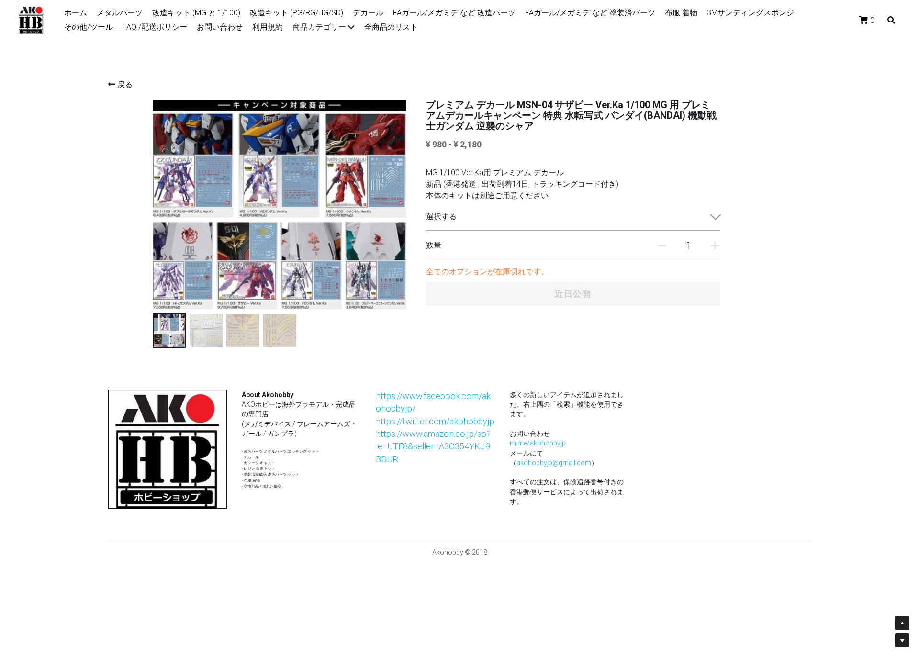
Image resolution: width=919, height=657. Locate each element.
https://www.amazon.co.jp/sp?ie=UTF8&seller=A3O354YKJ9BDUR (433, 446)
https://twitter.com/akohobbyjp (435, 421)
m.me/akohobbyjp (538, 443)
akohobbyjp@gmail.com (553, 463)
